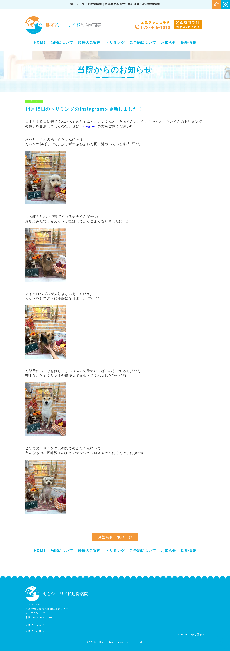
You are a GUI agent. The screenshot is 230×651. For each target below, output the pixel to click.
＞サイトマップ (34, 625)
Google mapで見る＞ (191, 634)
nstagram (89, 126)
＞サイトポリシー (36, 631)
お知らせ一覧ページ (115, 537)
